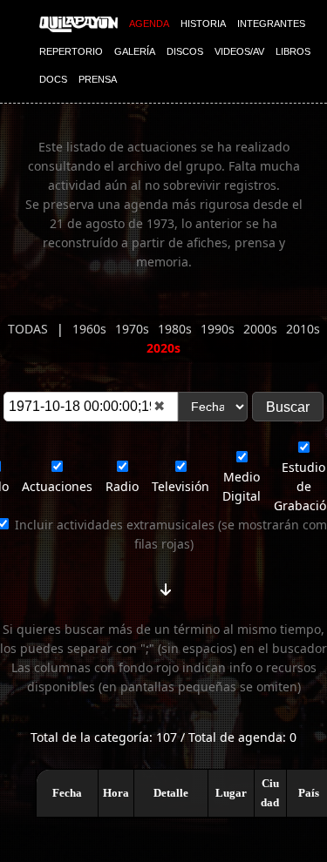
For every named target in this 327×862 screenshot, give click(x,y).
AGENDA (149, 23)
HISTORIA (203, 23)
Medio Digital (241, 486)
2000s (262, 328)
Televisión (180, 486)
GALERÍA (134, 51)
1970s (134, 328)
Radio (122, 486)
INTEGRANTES (271, 23)
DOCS (53, 79)
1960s (91, 328)
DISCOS (185, 51)
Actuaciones (57, 486)
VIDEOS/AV (239, 51)
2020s (163, 348)
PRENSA (97, 79)
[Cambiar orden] (165, 586)
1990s (219, 328)
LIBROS (293, 51)
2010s (303, 328)
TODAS (29, 328)
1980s (176, 328)
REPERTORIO (71, 51)
